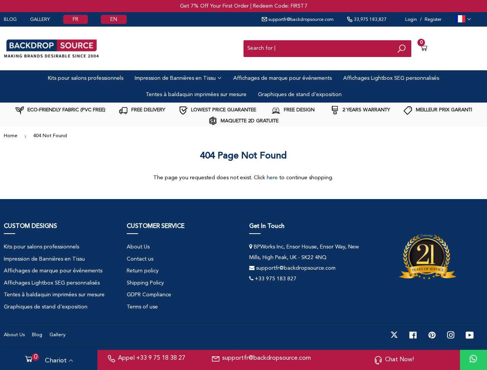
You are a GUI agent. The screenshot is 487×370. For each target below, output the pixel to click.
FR (75, 19)
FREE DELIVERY (147, 110)
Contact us (140, 259)
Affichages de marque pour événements (282, 78)
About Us (138, 247)
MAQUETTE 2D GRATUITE (249, 121)
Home (11, 135)
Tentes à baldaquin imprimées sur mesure (196, 94)
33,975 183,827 (370, 19)
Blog (37, 334)
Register (433, 19)
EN (113, 19)
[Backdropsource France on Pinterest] (432, 335)
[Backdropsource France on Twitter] (394, 335)
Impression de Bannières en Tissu (176, 78)
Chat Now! (399, 360)
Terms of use (142, 307)
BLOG (10, 19)
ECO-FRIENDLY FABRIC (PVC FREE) (65, 110)
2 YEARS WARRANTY (365, 110)
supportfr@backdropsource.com (300, 19)
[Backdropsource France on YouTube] (470, 335)
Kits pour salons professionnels (85, 78)
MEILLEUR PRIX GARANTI (443, 110)
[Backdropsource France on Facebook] (413, 335)
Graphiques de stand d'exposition (300, 94)
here (272, 177)
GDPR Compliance (149, 294)
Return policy (143, 271)
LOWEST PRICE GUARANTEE (222, 110)
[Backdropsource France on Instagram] (451, 335)
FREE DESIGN (298, 110)
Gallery (57, 334)
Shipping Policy (145, 283)
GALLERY (40, 19)
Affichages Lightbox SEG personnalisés (391, 78)
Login (411, 19)
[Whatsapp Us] (473, 360)
